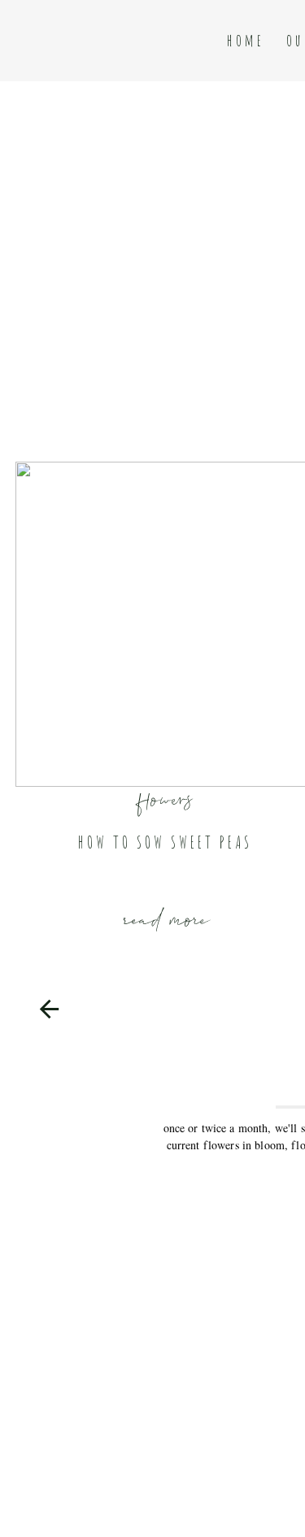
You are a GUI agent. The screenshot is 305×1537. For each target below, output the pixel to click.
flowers (166, 796)
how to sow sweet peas (165, 842)
